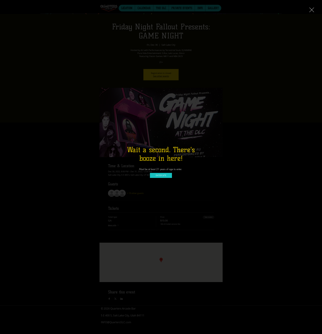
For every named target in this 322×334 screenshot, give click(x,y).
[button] (311, 10)
